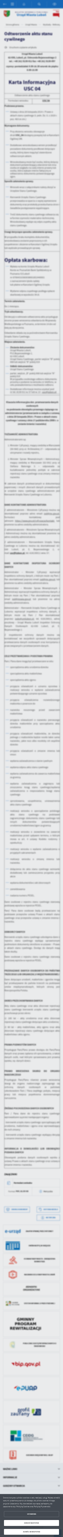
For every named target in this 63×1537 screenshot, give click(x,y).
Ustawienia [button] (31, 1514)
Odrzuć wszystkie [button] (31, 1523)
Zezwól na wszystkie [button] (31, 1532)
